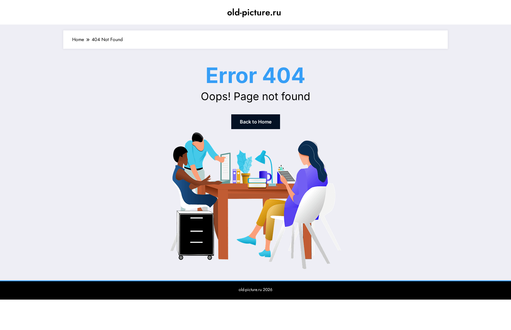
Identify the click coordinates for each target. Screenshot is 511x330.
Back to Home (255, 122)
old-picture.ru (254, 12)
